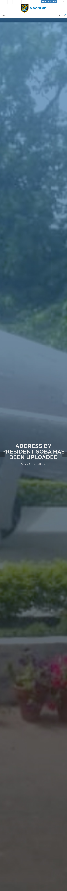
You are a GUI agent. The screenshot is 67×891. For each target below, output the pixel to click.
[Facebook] (63, 2)
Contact (25, 2)
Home (4, 2)
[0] (64, 15)
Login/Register (34, 2)
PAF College (17, 2)
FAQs (10, 2)
